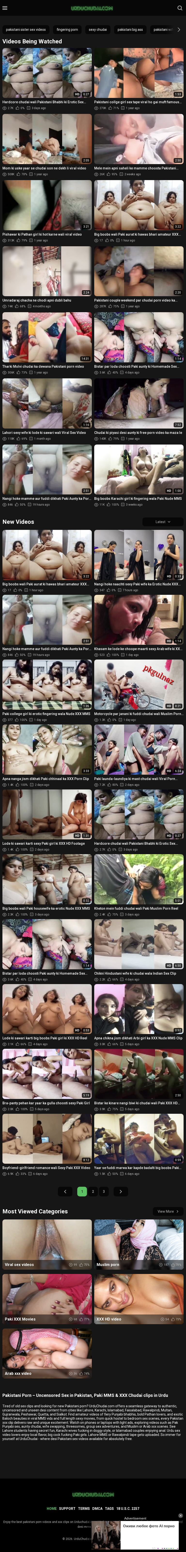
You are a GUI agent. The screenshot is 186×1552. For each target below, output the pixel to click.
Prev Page (65, 1191)
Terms (84, 1509)
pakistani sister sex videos (26, 30)
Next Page (121, 1191)
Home (52, 1509)
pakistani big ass (130, 30)
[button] (174, 29)
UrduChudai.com (85, 1539)
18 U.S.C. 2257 (127, 1509)
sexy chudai (98, 30)
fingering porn (67, 30)
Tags (109, 1509)
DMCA (97, 1509)
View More (166, 1211)
